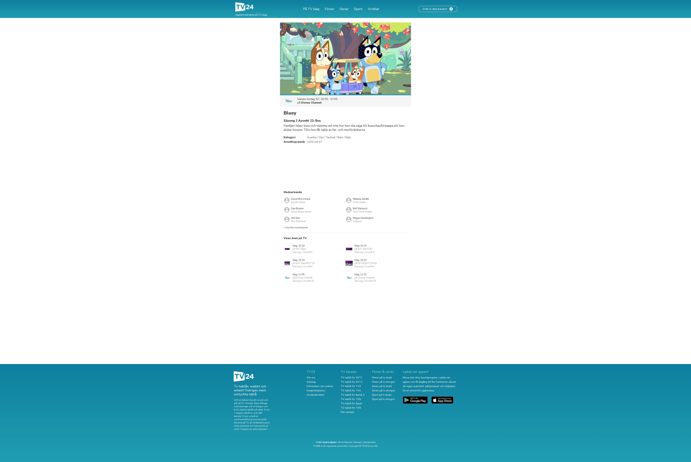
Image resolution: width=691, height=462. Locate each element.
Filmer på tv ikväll (382, 377)
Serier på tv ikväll (382, 386)
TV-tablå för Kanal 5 (352, 395)
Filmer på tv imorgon (383, 382)
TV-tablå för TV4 (351, 390)
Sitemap (311, 382)
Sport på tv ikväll (381, 395)
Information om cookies (320, 386)
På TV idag (311, 9)
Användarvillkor (316, 395)
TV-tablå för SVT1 (351, 377)
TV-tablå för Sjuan (351, 403)
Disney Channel (311, 102)
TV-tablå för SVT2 (351, 382)
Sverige (357, 442)
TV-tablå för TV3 (351, 386)
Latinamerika (369, 442)
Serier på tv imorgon (383, 390)
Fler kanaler (347, 412)
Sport (358, 9)
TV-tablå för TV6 (351, 399)
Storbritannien (345, 442)
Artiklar (373, 9)
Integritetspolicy (316, 390)
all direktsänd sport (260, 422)
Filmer (329, 9)
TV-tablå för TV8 (351, 408)
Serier (344, 9)
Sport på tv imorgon (383, 399)
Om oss (311, 377)
